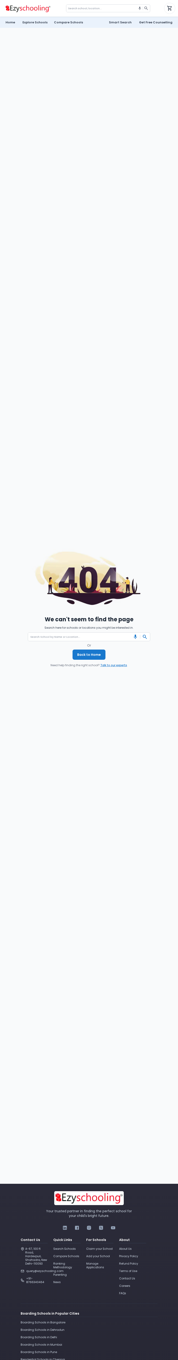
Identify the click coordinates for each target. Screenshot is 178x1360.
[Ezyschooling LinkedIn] (65, 1228)
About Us (125, 1249)
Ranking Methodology (62, 1265)
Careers (124, 1286)
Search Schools (64, 1249)
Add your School (98, 1256)
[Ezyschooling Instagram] (89, 1228)
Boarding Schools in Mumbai (41, 1345)
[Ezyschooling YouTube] (113, 1228)
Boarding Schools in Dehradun (42, 1330)
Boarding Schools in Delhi (39, 1337)
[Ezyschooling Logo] (27, 8)
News (57, 1282)
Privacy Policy (128, 1256)
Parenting (60, 1275)
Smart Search (120, 22)
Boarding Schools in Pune (39, 1352)
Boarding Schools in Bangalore (43, 1322)
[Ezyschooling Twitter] (101, 1228)
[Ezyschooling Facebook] (77, 1228)
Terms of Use (128, 1271)
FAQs (122, 1293)
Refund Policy (128, 1264)
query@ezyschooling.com (37, 1271)
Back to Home (89, 654)
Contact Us (127, 1278)
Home (10, 22)
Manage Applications (95, 1265)
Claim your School (99, 1249)
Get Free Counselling (155, 22)
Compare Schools (66, 1256)
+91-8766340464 (35, 1280)
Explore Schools (35, 22)
